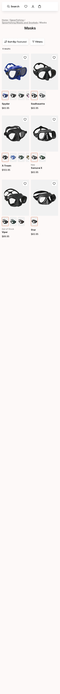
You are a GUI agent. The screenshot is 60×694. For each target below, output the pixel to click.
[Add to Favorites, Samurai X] (54, 119)
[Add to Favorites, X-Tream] (25, 119)
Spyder (6, 103)
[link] (26, 6)
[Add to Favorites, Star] (54, 183)
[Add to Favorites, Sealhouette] (54, 57)
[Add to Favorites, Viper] (25, 183)
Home (5, 20)
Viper (5, 232)
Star (33, 229)
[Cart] (39, 6)
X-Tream (6, 165)
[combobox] (15, 41)
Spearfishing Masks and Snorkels (20, 22)
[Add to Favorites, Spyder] (25, 57)
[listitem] (5, 95)
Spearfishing (17, 20)
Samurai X (36, 168)
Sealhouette (38, 103)
